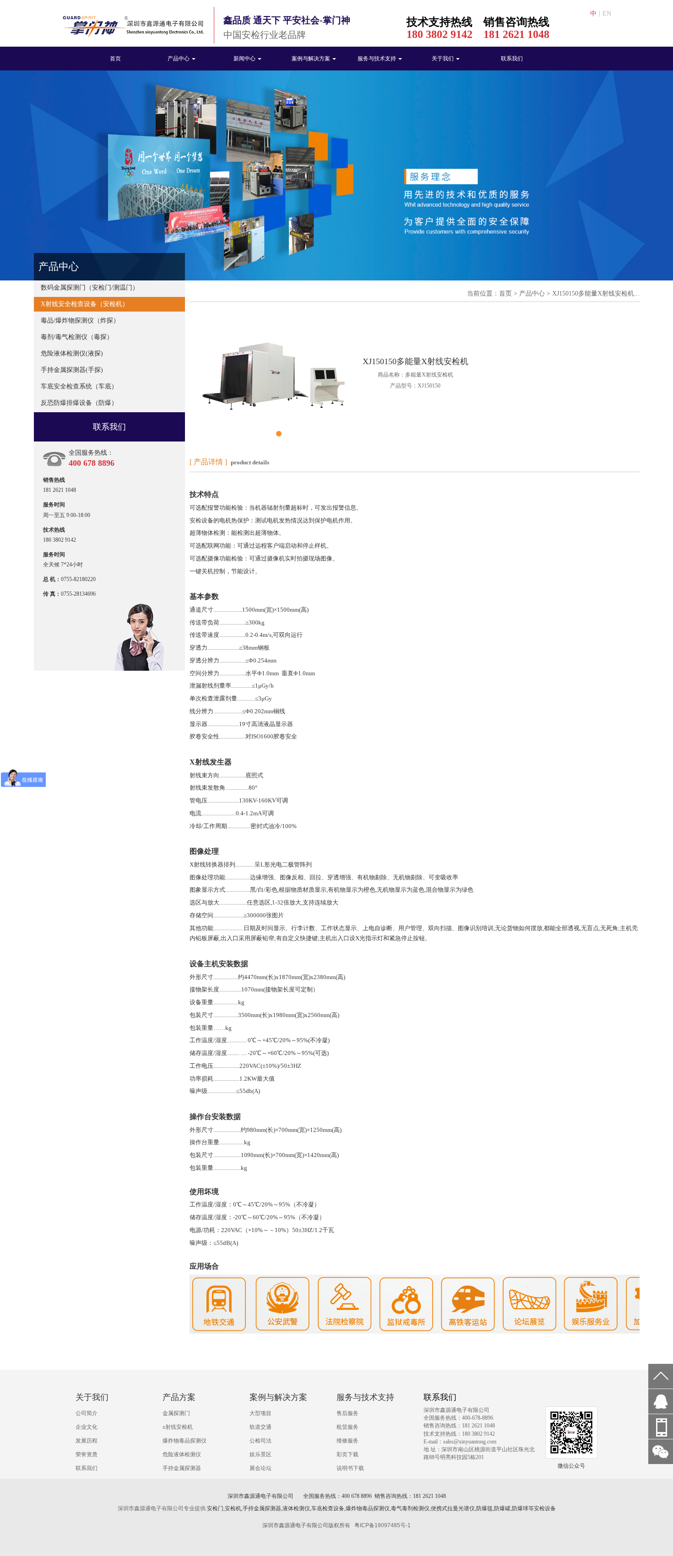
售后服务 (347, 1413)
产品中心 (179, 58)
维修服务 (347, 1441)
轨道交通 (260, 1427)
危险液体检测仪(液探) (72, 353)
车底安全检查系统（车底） (79, 386)
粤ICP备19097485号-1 (382, 1525)
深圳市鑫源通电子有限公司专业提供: (162, 1508)
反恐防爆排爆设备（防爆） (79, 402)
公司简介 (87, 1413)
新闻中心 (245, 58)
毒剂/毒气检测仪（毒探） (77, 337)
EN (606, 13)
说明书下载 (350, 1468)
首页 (115, 58)
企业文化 (87, 1427)
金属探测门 (176, 1413)
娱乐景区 (260, 1454)
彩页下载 (347, 1454)
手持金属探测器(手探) (72, 369)
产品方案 (179, 1397)
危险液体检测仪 (182, 1454)
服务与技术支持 (377, 58)
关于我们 (443, 58)
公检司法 (260, 1441)
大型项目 (260, 1413)
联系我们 (512, 58)
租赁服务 (347, 1427)
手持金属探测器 (182, 1468)
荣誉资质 (87, 1454)
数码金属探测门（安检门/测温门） (90, 287)
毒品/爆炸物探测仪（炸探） (80, 320)
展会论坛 (260, 1468)
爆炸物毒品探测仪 (184, 1441)
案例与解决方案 (311, 58)
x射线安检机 (178, 1427)
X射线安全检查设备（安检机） (85, 304)
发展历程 (87, 1441)
